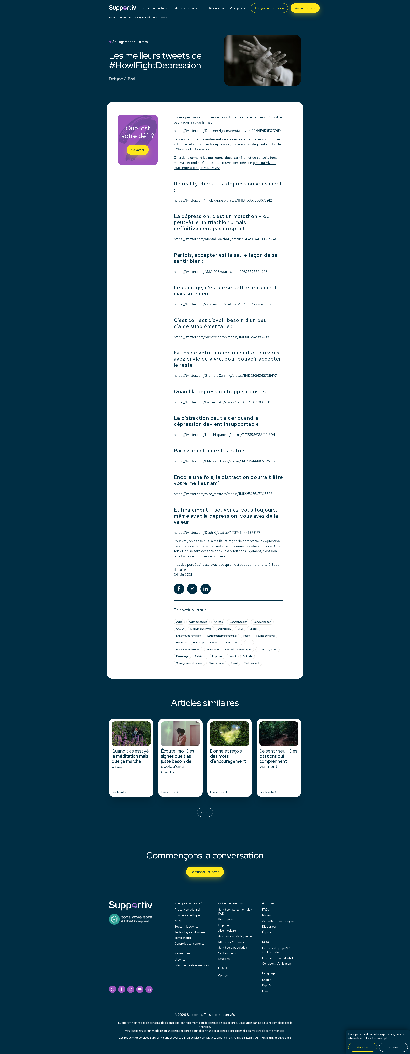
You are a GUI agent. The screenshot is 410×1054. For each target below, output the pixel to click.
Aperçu (223, 975)
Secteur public (227, 953)
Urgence (180, 959)
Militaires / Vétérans (231, 942)
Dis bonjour (269, 926)
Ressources (125, 17)
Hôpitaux (224, 925)
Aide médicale (227, 930)
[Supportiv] (122, 8)
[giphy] (130, 989)
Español (267, 985)
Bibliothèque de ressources (192, 965)
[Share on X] (192, 589)
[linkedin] (149, 989)
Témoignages (183, 938)
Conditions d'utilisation (276, 963)
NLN (178, 921)
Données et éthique (187, 915)
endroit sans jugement (244, 551)
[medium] (140, 989)
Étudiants (224, 959)
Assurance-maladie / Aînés (235, 936)
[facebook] (121, 989)
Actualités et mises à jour (278, 921)
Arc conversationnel (187, 909)
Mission (266, 915)
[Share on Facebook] (179, 589)
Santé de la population (232, 947)
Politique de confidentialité (279, 958)
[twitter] (112, 989)
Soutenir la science (186, 926)
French (266, 991)
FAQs (265, 909)
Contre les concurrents (189, 943)
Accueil (112, 17)
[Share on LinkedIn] (205, 589)
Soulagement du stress (146, 17)
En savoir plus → (382, 1038)
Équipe (266, 932)
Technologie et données (190, 932)
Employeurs (226, 919)
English (266, 980)
